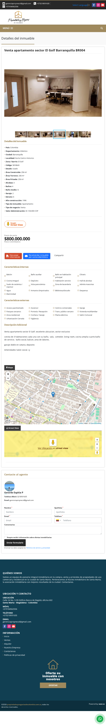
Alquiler (7, 643)
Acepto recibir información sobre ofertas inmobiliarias (29, 537)
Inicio (6, 636)
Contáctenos (10, 651)
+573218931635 (43, 3)
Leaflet (80, 423)
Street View (16, 224)
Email (7, 516)
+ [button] (8, 374)
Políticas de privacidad (14, 655)
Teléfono (58, 516)
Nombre (8, 508)
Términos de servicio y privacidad (38, 548)
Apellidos (58, 508)
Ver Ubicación (45, 448)
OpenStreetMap (95, 423)
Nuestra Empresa (12, 647)
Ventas (7, 640)
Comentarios (9, 525)
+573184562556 (12, 6)
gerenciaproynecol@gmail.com (22, 500)
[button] (99, 59)
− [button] (8, 378)
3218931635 (22, 496)
